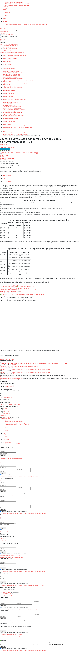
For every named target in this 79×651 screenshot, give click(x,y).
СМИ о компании (6, 23)
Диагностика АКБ (6, 124)
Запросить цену (4, 144)
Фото (3, 178)
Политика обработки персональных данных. (11, 376)
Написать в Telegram (5, 149)
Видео (3, 179)
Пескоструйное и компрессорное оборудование (17, 3)
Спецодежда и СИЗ (7, 59)
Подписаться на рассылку (13, 404)
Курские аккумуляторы (8, 91)
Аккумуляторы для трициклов (9, 121)
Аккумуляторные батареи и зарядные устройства (17, 5)
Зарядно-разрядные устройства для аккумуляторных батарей (17, 127)
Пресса (4, 14)
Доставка (7, 12)
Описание (4, 174)
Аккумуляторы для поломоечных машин (12, 112)
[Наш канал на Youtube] (6, 410)
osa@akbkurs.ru (9, 34)
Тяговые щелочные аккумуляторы (10, 71)
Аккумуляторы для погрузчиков (10, 86)
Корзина (4, 123)
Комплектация (6, 176)
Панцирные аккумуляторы (8, 90)
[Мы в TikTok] (5, 411)
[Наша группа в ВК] (4, 408)
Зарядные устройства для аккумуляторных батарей (15, 125)
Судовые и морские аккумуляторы (11, 74)
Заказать (2, 42)
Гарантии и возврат (7, 182)
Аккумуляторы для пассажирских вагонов (12, 94)
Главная (4, 129)
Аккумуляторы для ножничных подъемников (13, 115)
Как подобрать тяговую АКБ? (7, 147)
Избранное (5, 120)
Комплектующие (6, 61)
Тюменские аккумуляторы (8, 68)
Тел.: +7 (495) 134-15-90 (6, 397)
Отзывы (7, 8)
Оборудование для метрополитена (11, 50)
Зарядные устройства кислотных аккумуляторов (14, 100)
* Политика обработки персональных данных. (11, 476)
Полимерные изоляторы (8, 47)
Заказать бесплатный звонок (7, 359)
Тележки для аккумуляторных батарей (11, 106)
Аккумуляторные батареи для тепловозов (12, 78)
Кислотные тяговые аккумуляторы (10, 69)
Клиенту (4, 9)
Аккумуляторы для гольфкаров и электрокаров (14, 114)
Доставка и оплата (7, 181)
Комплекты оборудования (8, 57)
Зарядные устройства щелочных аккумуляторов (14, 99)
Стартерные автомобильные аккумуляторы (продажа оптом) (17, 83)
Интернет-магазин (6, 64)
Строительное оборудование (9, 62)
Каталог (4, 0)
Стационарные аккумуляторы (9, 77)
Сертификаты (5, 20)
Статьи (6, 17)
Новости (7, 15)
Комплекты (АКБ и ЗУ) (7, 84)
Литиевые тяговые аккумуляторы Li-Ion (12, 72)
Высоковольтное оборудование (10, 45)
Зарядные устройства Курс (9, 111)
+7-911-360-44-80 (9, 386)
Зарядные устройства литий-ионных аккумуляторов (15, 97)
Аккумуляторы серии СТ (8, 96)
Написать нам (3, 357)
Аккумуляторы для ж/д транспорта (11, 75)
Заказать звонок (4, 40)
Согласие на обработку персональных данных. (11, 378)
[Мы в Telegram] (6, 413)
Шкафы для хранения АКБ (8, 105)
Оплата (6, 11)
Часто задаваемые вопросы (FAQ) (10, 89)
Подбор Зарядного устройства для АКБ (12, 87)
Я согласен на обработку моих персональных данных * (14, 474)
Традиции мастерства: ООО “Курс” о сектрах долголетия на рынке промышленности (26, 24)
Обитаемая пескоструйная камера (10, 54)
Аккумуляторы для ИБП (8, 93)
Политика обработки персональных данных (10, 531)
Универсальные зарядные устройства (11, 102)
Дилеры (4, 18)
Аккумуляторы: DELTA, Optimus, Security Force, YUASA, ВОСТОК (18, 80)
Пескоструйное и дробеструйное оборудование (14, 55)
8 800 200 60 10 (4, 28)
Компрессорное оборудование (9, 58)
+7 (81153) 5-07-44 (7, 595)
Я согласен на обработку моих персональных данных (14, 529)
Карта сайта (3, 415)
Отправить (3, 455)
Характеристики (6, 175)
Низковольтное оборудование (9, 48)
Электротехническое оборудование (14, 2)
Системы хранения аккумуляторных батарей (13, 109)
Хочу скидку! (3, 159)
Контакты (4, 21)
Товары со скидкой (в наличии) (10, 118)
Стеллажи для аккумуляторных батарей (12, 108)
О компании (5, 6)
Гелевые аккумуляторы (8, 103)
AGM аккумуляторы (7, 117)
